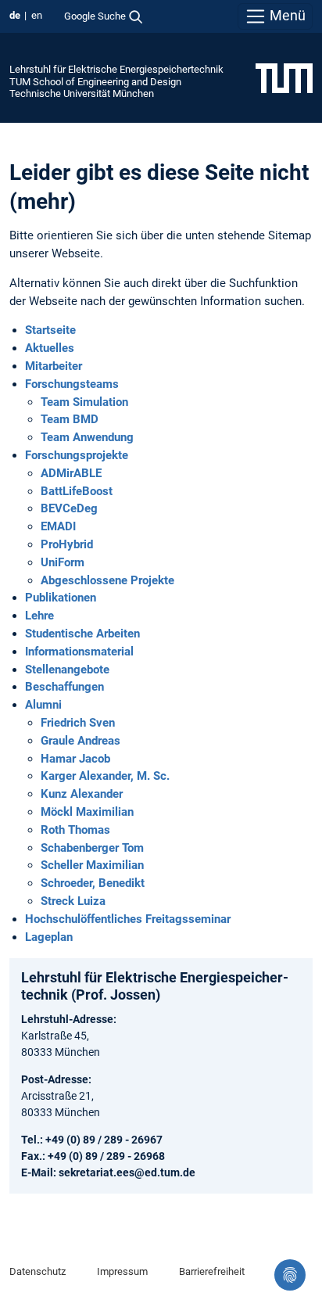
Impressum (122, 1271)
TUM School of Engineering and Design (95, 82)
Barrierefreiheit (212, 1271)
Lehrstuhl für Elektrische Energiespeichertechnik (116, 69)
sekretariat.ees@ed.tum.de (127, 1172)
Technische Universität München (81, 93)
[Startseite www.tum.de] (284, 77)
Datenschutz (37, 1271)
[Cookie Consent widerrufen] (290, 1275)
